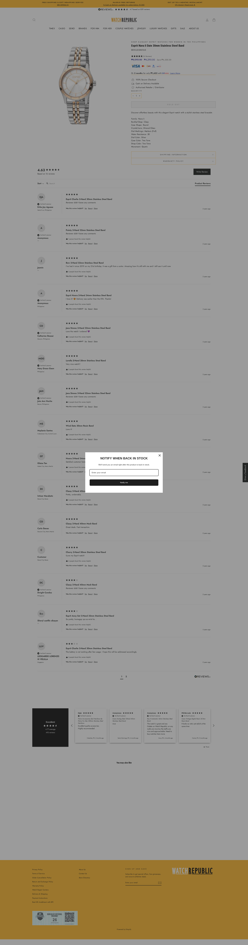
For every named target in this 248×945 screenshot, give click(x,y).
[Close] (160, 455)
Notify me (124, 482)
